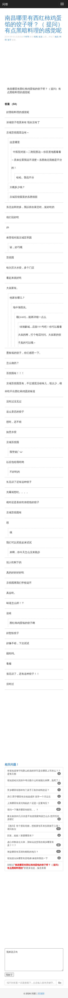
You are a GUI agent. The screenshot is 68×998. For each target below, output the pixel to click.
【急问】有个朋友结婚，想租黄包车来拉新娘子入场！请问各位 (33, 827)
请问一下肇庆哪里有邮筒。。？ (33, 809)
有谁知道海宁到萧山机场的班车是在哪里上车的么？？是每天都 (33, 772)
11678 (26, 36)
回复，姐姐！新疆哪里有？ (33, 835)
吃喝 (36, 36)
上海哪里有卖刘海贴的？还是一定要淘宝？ (33, 803)
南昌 (57, 36)
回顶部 (41, 993)
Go (59, 982)
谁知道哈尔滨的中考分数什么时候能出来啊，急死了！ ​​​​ (33, 782)
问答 (5, 4)
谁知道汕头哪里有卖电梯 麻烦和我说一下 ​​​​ (33, 858)
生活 (40, 36)
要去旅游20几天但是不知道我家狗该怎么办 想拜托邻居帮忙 (33, 817)
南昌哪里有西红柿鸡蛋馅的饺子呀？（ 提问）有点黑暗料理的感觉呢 (34, 23)
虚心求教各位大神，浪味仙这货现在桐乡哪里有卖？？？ (33, 843)
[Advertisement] (34, 63)
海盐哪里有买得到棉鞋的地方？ (33, 851)
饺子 (9, 39)
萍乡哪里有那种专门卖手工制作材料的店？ (33, 790)
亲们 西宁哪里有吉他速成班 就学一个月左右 (33, 796)
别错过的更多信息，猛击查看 (33, 866)
